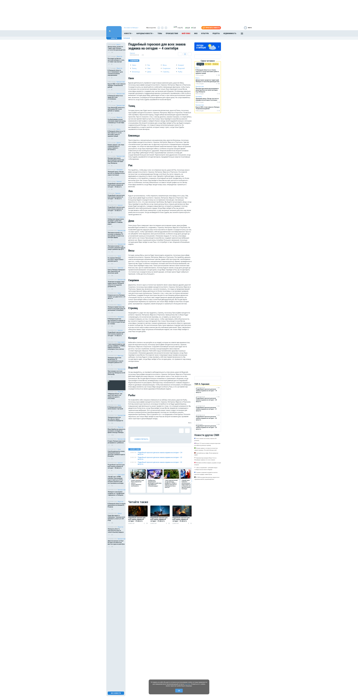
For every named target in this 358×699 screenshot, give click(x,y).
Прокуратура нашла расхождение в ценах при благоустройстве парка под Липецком (116, 160)
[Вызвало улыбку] (138, 430)
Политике (187, 684)
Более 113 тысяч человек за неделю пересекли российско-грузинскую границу (207, 444)
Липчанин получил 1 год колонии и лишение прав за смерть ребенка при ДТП (116, 247)
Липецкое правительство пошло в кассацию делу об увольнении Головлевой (116, 308)
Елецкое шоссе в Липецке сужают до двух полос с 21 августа (116, 296)
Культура (205, 33)
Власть (118, 44)
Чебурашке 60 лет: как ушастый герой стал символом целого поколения (115, 396)
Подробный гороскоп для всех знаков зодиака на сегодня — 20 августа (116, 466)
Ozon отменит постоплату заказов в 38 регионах (205, 439)
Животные (120, 355)
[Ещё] (242, 34)
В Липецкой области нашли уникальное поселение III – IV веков (116, 505)
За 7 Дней (208, 64)
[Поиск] (248, 33)
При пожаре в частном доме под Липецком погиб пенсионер (116, 372)
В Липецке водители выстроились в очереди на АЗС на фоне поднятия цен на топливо (116, 321)
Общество (119, 56)
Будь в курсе (121, 342)
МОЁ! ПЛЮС (186, 33)
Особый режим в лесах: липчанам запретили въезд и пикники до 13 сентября (117, 121)
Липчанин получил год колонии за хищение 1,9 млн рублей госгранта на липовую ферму (116, 235)
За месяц (215, 64)
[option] (138, 517)
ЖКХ (195, 33)
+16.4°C (180, 28)
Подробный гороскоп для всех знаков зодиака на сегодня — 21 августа (116, 334)
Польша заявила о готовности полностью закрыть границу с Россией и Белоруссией (206, 449)
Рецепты (216, 33)
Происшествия (172, 33)
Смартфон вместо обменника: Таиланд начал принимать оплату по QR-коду (116, 518)
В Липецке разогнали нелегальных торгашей (115, 408)
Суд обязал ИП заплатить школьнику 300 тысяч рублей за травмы (116, 109)
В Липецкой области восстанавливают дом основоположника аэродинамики (115, 73)
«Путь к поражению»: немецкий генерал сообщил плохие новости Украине (205, 468)
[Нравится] (132, 430)
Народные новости (144, 33)
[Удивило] (150, 430)
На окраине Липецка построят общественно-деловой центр (116, 259)
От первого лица (122, 217)
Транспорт (120, 268)
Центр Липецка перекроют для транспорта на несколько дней (116, 271)
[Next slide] (191, 481)
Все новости (116, 693)
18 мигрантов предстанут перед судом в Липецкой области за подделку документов (116, 284)
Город (119, 256)
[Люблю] (144, 430)
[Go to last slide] (128, 481)
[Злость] (162, 430)
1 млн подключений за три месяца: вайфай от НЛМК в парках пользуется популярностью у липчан (116, 346)
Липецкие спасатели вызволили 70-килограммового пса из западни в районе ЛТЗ (115, 360)
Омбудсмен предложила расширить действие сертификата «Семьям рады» (116, 221)
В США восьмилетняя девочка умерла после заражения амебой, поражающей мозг (206, 478)
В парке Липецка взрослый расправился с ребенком (116, 441)
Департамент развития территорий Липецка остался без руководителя (116, 48)
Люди (119, 449)
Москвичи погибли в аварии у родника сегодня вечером (207, 463)
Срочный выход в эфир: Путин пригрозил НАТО (206, 454)
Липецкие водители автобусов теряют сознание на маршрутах (115, 419)
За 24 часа (200, 64)
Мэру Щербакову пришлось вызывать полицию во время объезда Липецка (116, 430)
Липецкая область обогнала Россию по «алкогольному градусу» (116, 530)
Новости (128, 33)
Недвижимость (229, 33)
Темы (160, 33)
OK (179, 691)
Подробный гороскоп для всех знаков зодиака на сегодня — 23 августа (116, 197)
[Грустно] (156, 430)
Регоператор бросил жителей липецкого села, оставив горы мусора (116, 60)
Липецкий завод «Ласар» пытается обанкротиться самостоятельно (116, 173)
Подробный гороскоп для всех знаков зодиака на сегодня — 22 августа (116, 208)
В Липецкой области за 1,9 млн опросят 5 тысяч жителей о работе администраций (116, 133)
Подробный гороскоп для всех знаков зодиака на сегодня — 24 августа (116, 185)
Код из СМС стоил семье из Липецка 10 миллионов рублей (117, 85)
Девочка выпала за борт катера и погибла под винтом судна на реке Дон (116, 542)
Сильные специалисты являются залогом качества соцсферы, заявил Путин (205, 473)
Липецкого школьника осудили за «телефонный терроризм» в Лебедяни (116, 493)
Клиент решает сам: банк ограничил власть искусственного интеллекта (116, 147)
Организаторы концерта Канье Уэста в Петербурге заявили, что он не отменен (205, 459)
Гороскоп (126, 38)
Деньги (119, 142)
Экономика (120, 169)
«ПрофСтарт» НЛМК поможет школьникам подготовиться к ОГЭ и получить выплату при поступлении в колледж (116, 480)
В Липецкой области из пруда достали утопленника (115, 97)
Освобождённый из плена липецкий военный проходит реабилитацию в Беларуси (116, 454)
